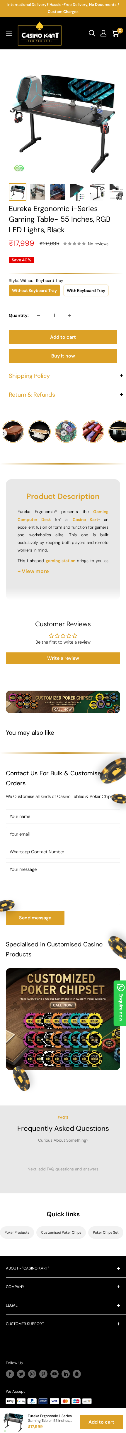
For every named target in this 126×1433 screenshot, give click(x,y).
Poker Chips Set (106, 1232)
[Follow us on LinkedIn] (66, 1374)
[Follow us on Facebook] (10, 1374)
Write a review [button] (63, 658)
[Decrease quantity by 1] (39, 315)
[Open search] (92, 33)
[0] (115, 33)
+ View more (33, 571)
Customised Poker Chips (61, 1232)
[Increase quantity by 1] (70, 315)
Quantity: (19, 315)
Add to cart (63, 337)
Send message (35, 918)
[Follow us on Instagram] (32, 1374)
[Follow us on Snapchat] (77, 1374)
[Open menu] (9, 33)
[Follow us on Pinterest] (43, 1374)
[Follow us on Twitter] (21, 1374)
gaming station (60, 560)
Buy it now (63, 356)
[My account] (103, 33)
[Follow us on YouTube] (54, 1374)
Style (36, 280)
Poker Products (17, 1232)
